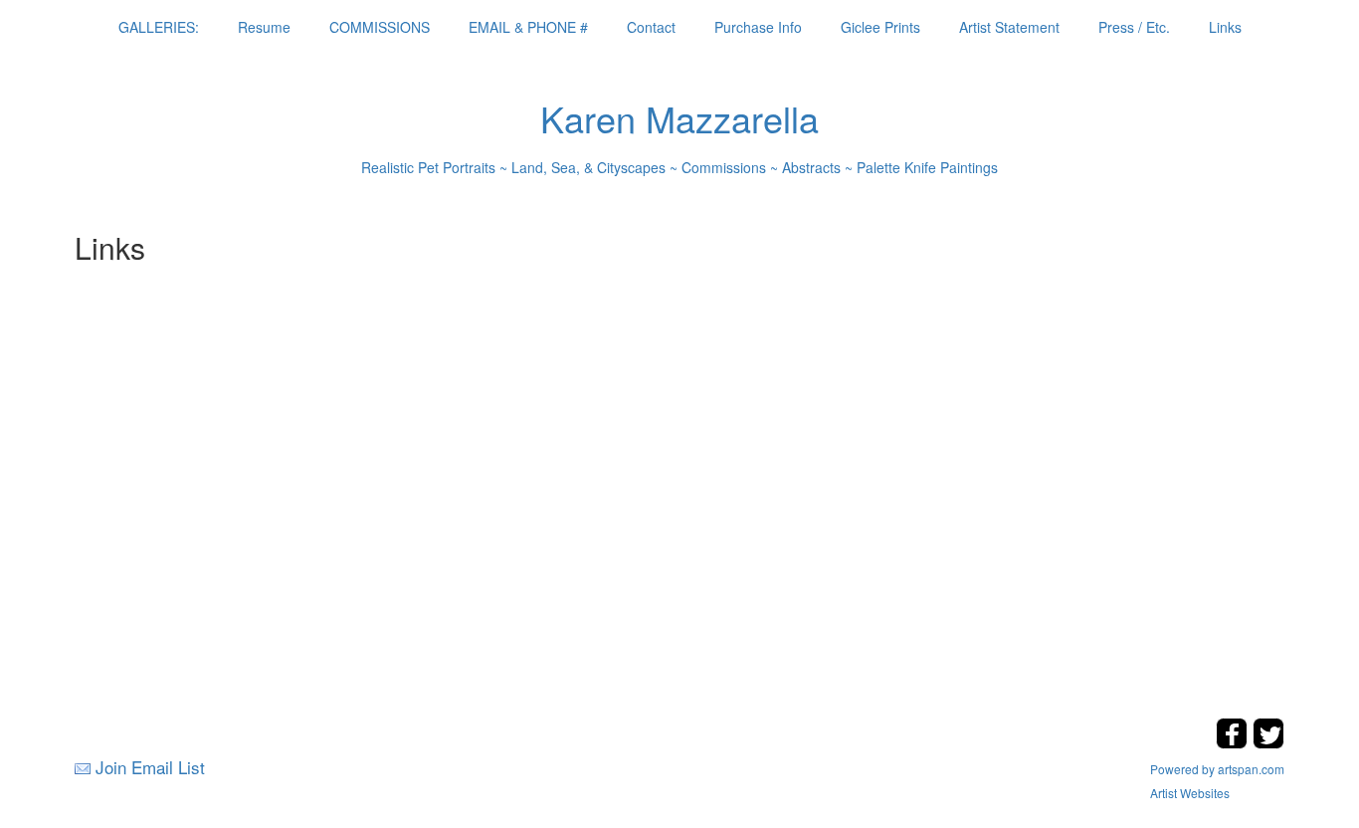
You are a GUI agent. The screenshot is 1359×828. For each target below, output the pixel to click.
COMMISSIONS (379, 27)
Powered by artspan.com (1217, 768)
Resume (264, 27)
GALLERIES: (158, 27)
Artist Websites (1190, 792)
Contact (651, 27)
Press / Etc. (1134, 27)
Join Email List (150, 766)
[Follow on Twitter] (1268, 742)
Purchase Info (758, 27)
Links (1225, 27)
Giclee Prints (880, 27)
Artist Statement (1009, 27)
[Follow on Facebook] (1234, 742)
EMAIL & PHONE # (528, 27)
